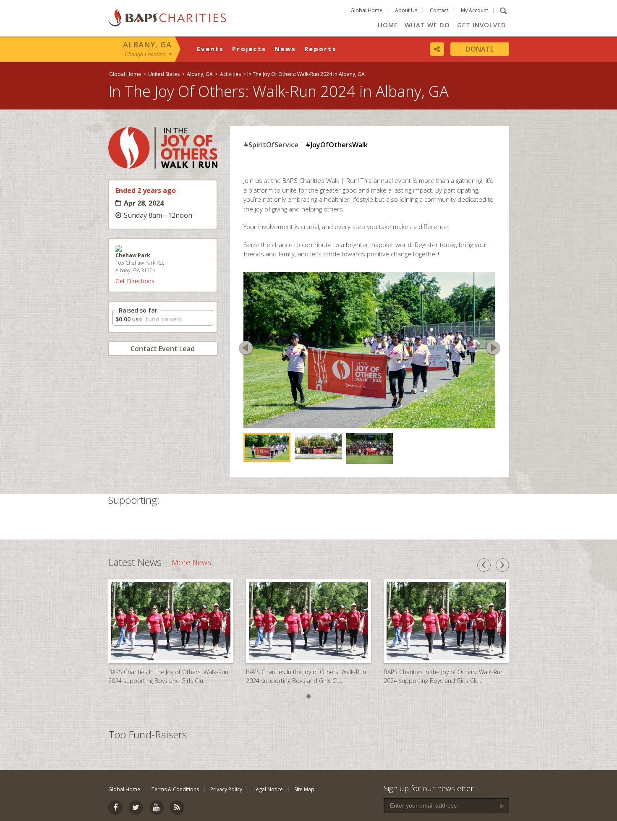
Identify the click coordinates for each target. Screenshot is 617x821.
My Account (474, 10)
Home (388, 25)
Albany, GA (147, 44)
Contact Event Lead (163, 348)
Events (210, 48)
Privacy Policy (226, 789)
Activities (230, 74)
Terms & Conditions (175, 789)
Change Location (145, 54)
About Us (406, 10)
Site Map (304, 789)
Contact (439, 10)
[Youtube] (156, 807)
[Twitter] (136, 807)
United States (164, 74)
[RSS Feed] (177, 807)
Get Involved (481, 25)
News (285, 48)
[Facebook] (115, 807)
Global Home (366, 10)
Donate (480, 49)
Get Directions (134, 281)
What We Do (427, 25)
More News (191, 548)
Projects (249, 48)
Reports (320, 48)
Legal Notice (268, 789)
